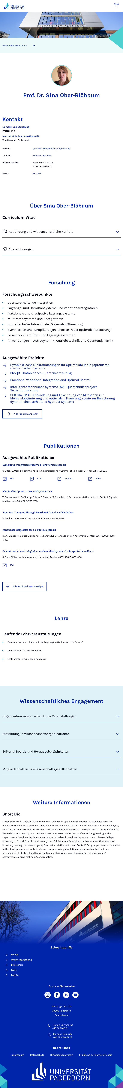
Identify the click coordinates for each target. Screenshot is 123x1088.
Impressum (17, 1054)
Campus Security (62, 1033)
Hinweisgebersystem (61, 1054)
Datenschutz (37, 1054)
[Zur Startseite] (14, 6)
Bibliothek (17, 964)
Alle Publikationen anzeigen (28, 586)
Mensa (14, 954)
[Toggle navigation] (34, 46)
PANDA (15, 975)
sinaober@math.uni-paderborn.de (51, 148)
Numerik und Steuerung (15, 126)
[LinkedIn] (66, 994)
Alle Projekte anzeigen (26, 413)
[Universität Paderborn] (61, 1071)
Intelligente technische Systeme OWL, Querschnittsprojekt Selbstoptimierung (53, 388)
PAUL (14, 969)
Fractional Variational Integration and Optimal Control (50, 380)
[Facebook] (57, 994)
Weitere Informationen (14, 45)
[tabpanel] (61, 151)
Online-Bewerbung (21, 959)
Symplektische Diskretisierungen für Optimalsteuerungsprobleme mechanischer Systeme (59, 366)
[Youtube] (75, 994)
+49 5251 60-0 (60, 1028)
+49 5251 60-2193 (42, 155)
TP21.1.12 (37, 173)
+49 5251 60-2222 (62, 1037)
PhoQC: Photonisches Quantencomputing (41, 373)
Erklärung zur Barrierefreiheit (95, 1054)
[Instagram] (47, 994)
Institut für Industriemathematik (20, 136)
